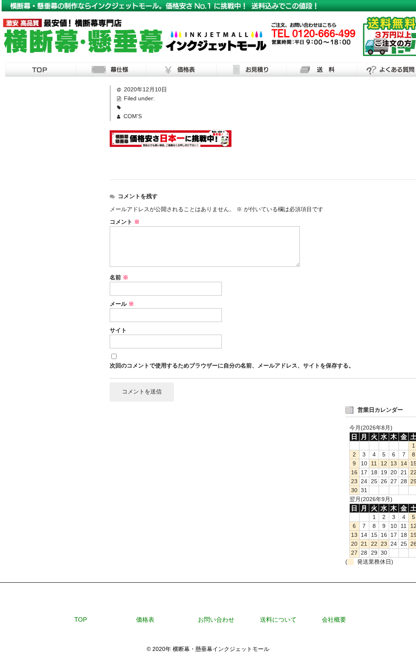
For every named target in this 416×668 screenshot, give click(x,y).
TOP (80, 619)
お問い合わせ (216, 619)
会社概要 (334, 619)
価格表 (145, 619)
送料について (278, 619)
